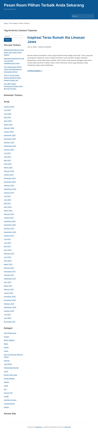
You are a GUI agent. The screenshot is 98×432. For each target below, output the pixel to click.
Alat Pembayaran (10, 333)
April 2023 (8, 250)
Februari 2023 (9, 253)
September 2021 (10, 279)
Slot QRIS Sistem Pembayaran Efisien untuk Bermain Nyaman (13, 86)
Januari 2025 (8, 175)
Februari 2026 (9, 128)
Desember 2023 (10, 221)
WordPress (38, 427)
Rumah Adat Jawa (10, 375)
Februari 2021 (9, 289)
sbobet (6, 382)
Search (91, 16)
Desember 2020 (10, 296)
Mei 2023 (7, 246)
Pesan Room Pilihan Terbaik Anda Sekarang (44, 5)
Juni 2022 (7, 257)
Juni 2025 (7, 157)
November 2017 (9, 322)
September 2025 (10, 146)
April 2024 (8, 207)
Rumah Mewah (9, 378)
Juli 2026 (7, 110)
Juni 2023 (7, 243)
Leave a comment (44, 47)
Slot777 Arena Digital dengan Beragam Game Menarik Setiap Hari (12, 77)
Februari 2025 (9, 171)
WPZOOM (67, 427)
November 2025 (10, 139)
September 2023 (10, 232)
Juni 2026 (7, 114)
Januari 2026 (8, 132)
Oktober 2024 (9, 185)
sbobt (6, 386)
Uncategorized (9, 404)
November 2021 (10, 271)
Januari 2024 (8, 218)
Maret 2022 (8, 264)
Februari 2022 (9, 268)
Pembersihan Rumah (11, 368)
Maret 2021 (8, 286)
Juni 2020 (7, 318)
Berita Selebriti (9, 340)
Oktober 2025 (9, 142)
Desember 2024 (10, 178)
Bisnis (6, 344)
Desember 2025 (10, 135)
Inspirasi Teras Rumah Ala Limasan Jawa (56, 39)
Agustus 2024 (9, 193)
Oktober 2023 (9, 228)
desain (6, 347)
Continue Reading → (34, 71)
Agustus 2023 (9, 236)
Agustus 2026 (9, 107)
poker (6, 371)
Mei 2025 (7, 160)
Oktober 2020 (9, 304)
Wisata (6, 407)
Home (6, 23)
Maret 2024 (8, 210)
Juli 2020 (7, 314)
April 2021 (7, 282)
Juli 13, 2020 (32, 47)
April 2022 (8, 261)
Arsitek (6, 337)
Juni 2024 (7, 200)
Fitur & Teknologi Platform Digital (13, 356)
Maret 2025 (8, 167)
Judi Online (8, 364)
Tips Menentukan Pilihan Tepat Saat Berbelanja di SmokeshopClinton (13, 69)
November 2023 (10, 225)
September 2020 (10, 307)
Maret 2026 (8, 124)
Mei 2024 (7, 203)
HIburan (7, 361)
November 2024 (10, 182)
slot (5, 389)
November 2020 (10, 300)
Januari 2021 (8, 293)
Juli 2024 (7, 196)
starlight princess (10, 400)
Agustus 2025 (9, 150)
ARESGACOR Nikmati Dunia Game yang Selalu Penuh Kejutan (14, 52)
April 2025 (8, 164)
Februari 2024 (9, 214)
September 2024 (10, 189)
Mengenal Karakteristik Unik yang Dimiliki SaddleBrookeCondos (14, 60)
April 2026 (8, 121)
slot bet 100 (8, 393)
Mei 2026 (7, 117)
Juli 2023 (7, 239)
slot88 (6, 396)
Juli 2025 (7, 153)
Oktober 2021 (9, 275)
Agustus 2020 (9, 311)
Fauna (6, 351)
